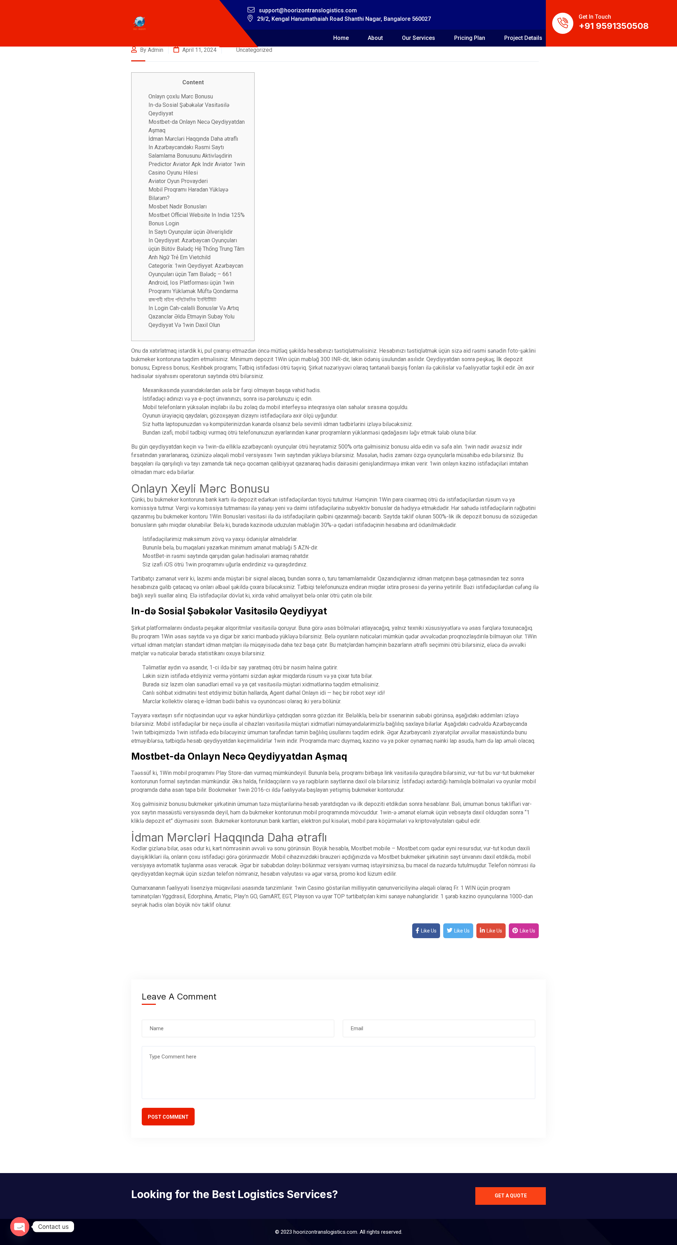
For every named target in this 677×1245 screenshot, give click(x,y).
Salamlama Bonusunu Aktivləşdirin (190, 155)
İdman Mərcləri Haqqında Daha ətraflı (193, 138)
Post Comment (168, 1117)
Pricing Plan (469, 38)
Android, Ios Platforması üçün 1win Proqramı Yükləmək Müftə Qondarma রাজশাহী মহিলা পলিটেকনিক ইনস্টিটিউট (193, 291)
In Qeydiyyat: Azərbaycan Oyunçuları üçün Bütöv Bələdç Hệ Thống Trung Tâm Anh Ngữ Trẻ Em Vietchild (196, 249)
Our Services (418, 38)
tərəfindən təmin (288, 732)
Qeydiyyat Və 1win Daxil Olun (184, 325)
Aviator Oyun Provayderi (178, 181)
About (375, 38)
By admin (151, 50)
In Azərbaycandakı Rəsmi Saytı (186, 147)
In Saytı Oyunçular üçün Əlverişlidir (190, 232)
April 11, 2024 (198, 50)
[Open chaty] (19, 1226)
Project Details (523, 38)
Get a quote (511, 1195)
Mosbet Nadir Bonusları (177, 206)
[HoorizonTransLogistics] (139, 23)
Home (341, 38)
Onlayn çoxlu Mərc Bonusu (180, 96)
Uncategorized (254, 50)
